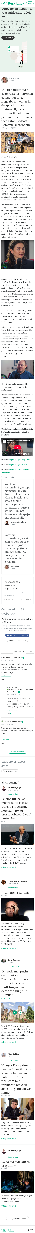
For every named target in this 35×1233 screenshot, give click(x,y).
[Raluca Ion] (4, 80)
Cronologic (18, 651)
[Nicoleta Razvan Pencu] (16, 689)
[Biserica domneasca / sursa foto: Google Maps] (17, 1012)
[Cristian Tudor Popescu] (3, 882)
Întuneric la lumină (15, 892)
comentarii (13, 794)
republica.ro (12, 3)
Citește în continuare (18, 1218)
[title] (6, 523)
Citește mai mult (8, 867)
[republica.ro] (4, 1230)
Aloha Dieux (17, 658)
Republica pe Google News (20, 459)
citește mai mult (6, 676)
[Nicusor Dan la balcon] (17, 1182)
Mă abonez (25, 599)
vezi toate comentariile (17, 752)
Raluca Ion (15, 566)
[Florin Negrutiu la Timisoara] (17, 834)
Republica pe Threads (18, 464)
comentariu (13, 967)
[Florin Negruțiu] (3, 788)
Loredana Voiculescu (18, 522)
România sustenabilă (10, 771)
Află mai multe (8, 38)
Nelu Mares (16, 721)
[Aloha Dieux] (6, 657)
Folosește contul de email (17, 640)
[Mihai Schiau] (3, 1055)
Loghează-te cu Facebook (18, 635)
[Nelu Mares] (6, 721)
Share (31, 1230)
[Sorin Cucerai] (3, 961)
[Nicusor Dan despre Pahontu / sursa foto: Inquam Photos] (17, 1109)
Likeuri (30, 651)
